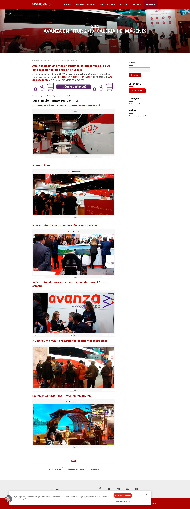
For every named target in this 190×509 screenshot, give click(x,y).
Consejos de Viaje (107, 4)
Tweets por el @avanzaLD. (138, 116)
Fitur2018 (95, 469)
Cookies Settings (123, 501)
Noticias (68, 4)
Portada (35, 60)
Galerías (123, 4)
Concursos (136, 4)
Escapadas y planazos (85, 4)
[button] (8, 498)
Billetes (149, 4)
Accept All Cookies (123, 495)
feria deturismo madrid (76, 469)
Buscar (135, 75)
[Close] (146, 494)
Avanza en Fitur (55, 469)
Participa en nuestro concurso (74, 76)
